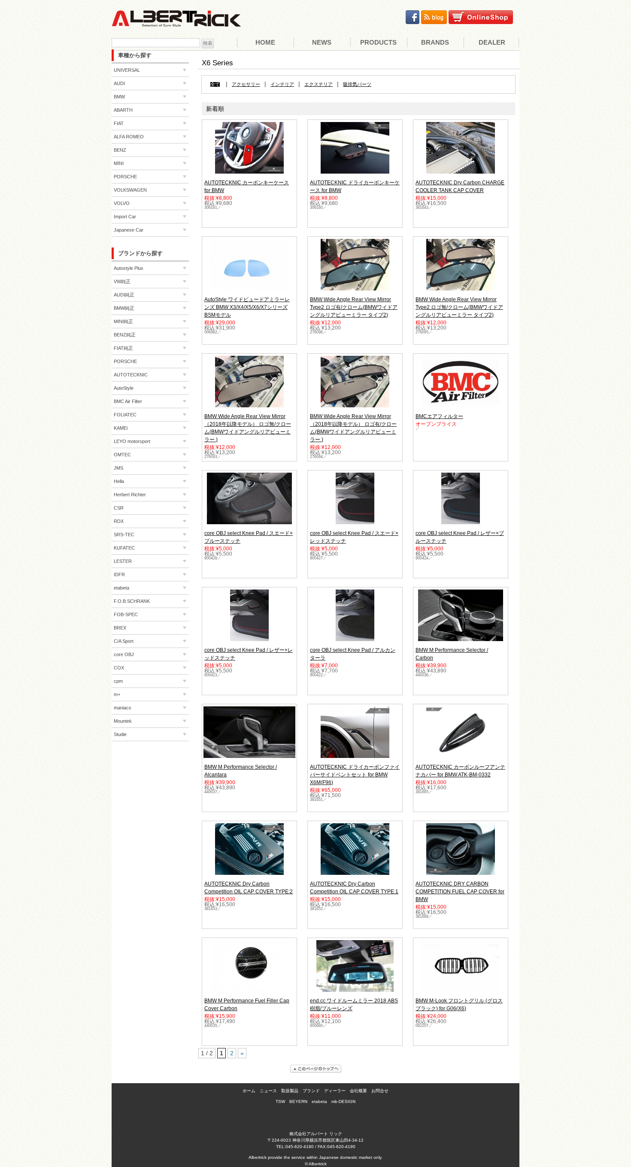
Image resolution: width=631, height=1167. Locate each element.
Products (378, 42)
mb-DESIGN (343, 1101)
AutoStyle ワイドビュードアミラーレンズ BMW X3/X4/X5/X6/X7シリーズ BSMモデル (247, 307)
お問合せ (379, 1090)
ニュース (268, 1090)
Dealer (492, 42)
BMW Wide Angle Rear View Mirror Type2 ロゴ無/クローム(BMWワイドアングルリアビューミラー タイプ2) (459, 307)
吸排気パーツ (357, 84)
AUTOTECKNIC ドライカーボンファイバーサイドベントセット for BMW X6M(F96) (355, 774)
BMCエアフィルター (439, 416)
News (321, 42)
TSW (280, 1101)
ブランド (311, 1090)
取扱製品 (289, 1090)
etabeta (319, 1101)
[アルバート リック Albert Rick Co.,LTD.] (176, 21)
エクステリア (318, 84)
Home (265, 42)
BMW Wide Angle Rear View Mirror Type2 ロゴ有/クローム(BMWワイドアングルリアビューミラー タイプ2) (353, 307)
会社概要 (358, 1090)
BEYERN (298, 1101)
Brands (435, 42)
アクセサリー (246, 84)
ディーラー (335, 1090)
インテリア (282, 84)
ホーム (249, 1090)
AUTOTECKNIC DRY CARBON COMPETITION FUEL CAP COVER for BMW (460, 891)
